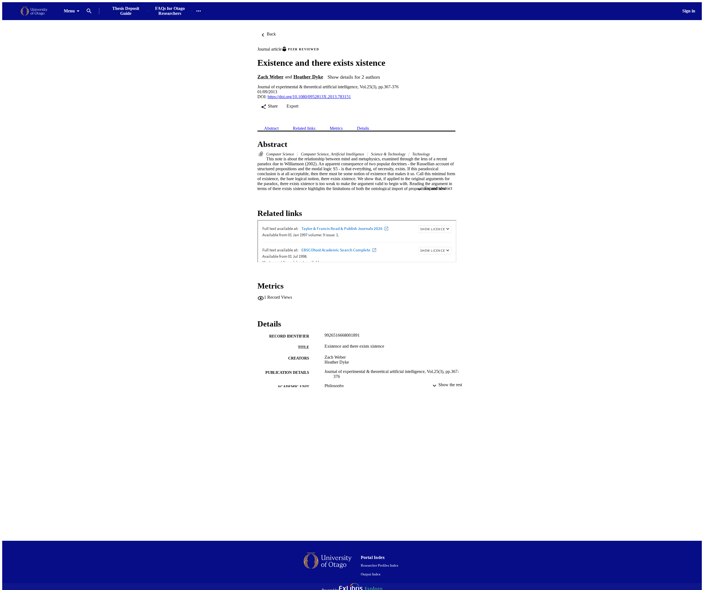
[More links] (198, 11)
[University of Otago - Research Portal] (34, 11)
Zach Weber (270, 76)
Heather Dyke (308, 76)
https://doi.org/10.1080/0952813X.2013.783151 (309, 96)
